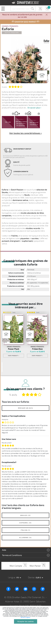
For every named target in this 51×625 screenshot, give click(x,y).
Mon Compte (39, 8)
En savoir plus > (34, 107)
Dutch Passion (12, 32)
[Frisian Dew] (37, 329)
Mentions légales (25, 617)
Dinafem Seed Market (25, 21)
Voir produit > (13, 355)
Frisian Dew (37, 349)
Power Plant (13, 349)
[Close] (46, 15)
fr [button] (17, 577)
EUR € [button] (38, 577)
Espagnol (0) (25, 523)
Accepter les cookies (25, 621)
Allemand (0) (25, 537)
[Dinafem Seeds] (25, 2)
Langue (12, 577)
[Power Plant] (13, 329)
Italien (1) (25, 530)
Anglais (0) (25, 515)
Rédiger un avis (25, 408)
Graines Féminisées (10, 26)
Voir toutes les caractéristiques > (25, 133)
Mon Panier (46, 8)
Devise (31, 577)
